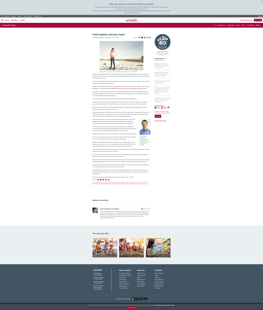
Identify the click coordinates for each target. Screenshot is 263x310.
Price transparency (124, 288)
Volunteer (157, 277)
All (214, 25)
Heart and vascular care (111, 183)
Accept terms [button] (132, 307)
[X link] (159, 108)
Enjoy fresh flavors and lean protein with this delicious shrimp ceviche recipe (162, 74)
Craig (144, 88)
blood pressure (97, 183)
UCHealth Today (8, 25)
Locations (22, 20)
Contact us (157, 288)
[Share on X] (142, 37)
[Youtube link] (162, 108)
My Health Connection (246, 20)
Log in (259, 20)
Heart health (134, 183)
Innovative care (221, 25)
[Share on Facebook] (139, 37)
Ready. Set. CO (143, 183)
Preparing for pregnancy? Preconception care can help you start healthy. (162, 65)
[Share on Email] (150, 37)
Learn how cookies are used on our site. (165, 305)
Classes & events (141, 275)
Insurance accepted (124, 283)
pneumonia (136, 107)
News (243, 25)
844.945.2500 (98, 289)
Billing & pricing (123, 286)
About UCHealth (159, 273)
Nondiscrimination (159, 283)
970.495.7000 (98, 279)
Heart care (124, 183)
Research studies (27, 16)
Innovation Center (159, 281)
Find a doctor (122, 277)
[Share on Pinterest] (144, 37)
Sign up (157, 116)
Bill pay (19, 16)
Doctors (7, 20)
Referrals (7, 16)
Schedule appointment (125, 275)
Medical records (141, 273)
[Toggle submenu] (2, 20)
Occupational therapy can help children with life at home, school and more (162, 100)
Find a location (122, 279)
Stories (238, 25)
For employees (140, 281)
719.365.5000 (98, 283)
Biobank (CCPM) (159, 286)
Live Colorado (250, 25)
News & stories (140, 286)
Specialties (14, 20)
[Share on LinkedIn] (147, 37)
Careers (13, 16)
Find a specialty (123, 281)
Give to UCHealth (159, 279)
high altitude (115, 128)
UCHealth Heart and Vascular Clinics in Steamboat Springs (125, 88)
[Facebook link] (156, 108)
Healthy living (230, 25)
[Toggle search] (2, 16)
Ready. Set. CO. (38, 16)
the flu (128, 107)
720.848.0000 (98, 275)
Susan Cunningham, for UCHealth (102, 37)
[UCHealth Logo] (97, 269)
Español (260, 16)
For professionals (141, 283)
